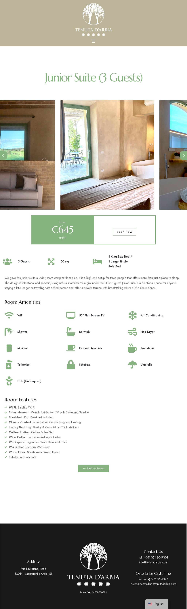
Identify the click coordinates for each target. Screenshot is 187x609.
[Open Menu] (93, 40)
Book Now (124, 232)
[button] (3, 155)
